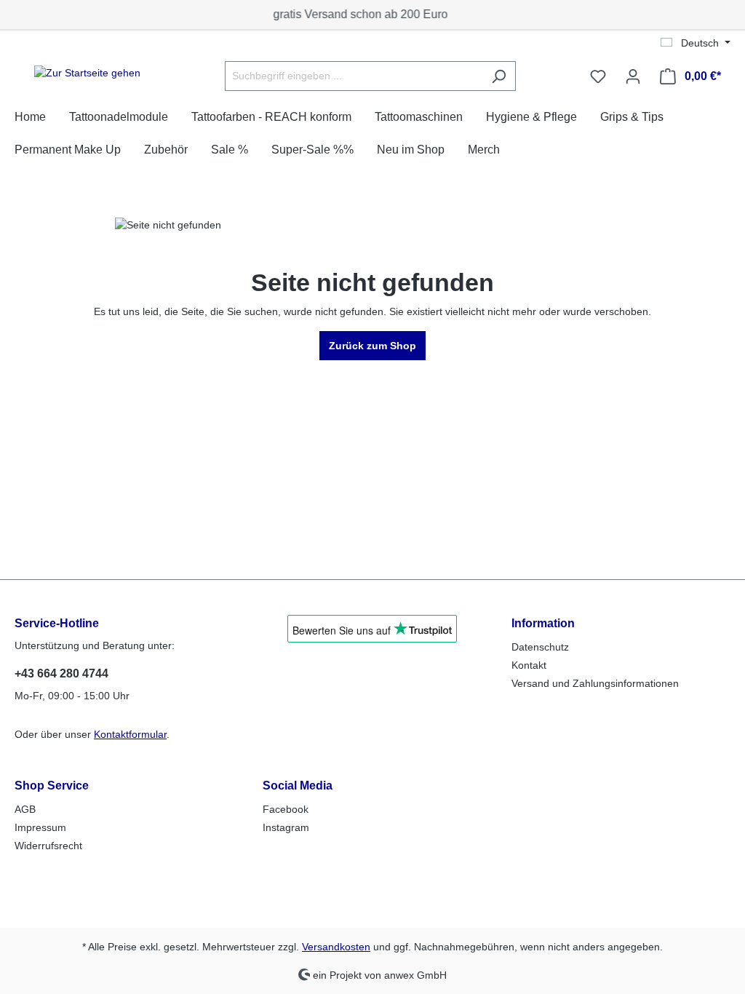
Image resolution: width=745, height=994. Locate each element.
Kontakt (528, 665)
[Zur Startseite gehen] (87, 73)
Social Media (297, 785)
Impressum (40, 827)
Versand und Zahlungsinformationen (595, 683)
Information (543, 623)
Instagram (286, 827)
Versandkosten (336, 947)
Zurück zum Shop (372, 345)
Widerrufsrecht (48, 845)
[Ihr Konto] (632, 76)
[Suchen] (499, 76)
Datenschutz (540, 647)
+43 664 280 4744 (61, 673)
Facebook (285, 809)
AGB (25, 809)
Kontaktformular (130, 734)
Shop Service (52, 785)
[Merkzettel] (598, 76)
